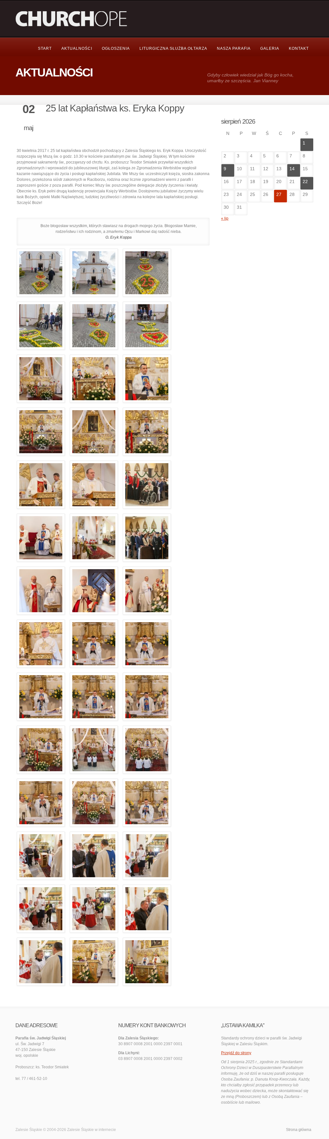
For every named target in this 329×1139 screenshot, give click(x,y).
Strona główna (298, 1129)
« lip (224, 218)
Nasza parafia (234, 48)
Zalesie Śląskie (80, 1129)
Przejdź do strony (236, 1053)
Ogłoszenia (116, 48)
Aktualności (76, 48)
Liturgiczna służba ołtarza (173, 48)
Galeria (269, 48)
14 (292, 168)
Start (45, 48)
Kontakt (299, 48)
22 (305, 181)
